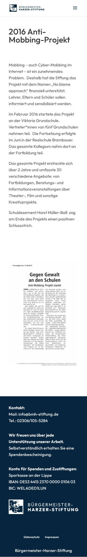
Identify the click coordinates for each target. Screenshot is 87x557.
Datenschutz (32, 537)
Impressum (52, 537)
